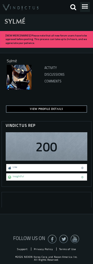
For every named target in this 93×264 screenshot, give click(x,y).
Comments (52, 81)
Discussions (54, 74)
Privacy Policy (43, 249)
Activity (50, 67)
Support (22, 249)
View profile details (46, 109)
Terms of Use (67, 249)
